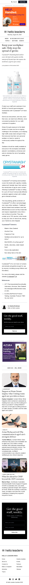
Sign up (14, 331)
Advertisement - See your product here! (14, 5)
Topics (7, 40)
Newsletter (19, 566)
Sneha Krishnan (15, 306)
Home (3, 559)
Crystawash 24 (12, 276)
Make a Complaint (6, 566)
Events (21, 40)
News (6, 38)
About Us (4, 561)
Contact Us (5, 564)
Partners (19, 564)
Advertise (4, 569)
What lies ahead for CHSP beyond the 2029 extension (13, 478)
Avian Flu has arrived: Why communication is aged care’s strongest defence (13, 434)
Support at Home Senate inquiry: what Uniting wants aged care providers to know (13, 394)
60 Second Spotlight (17, 38)
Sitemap (19, 569)
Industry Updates (21, 559)
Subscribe (22, 2)
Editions (15, 40)
